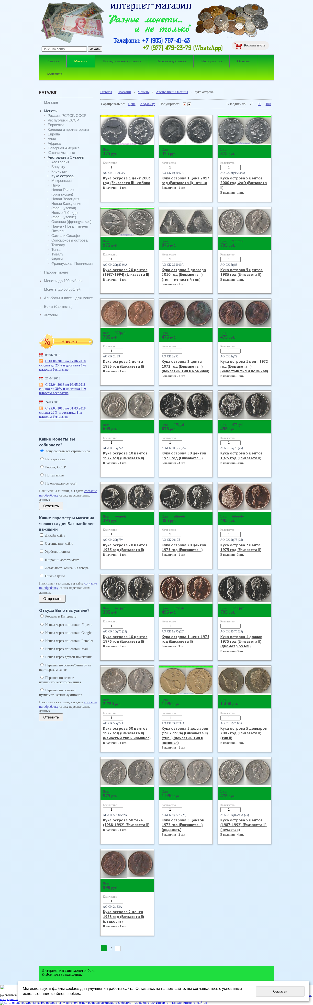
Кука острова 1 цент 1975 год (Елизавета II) (185, 639)
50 (259, 104)
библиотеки (112, 1003)
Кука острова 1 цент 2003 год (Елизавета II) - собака (127, 180)
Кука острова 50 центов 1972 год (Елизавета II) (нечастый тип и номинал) (127, 733)
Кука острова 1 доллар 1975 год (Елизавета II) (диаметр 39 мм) (241, 641)
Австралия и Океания (172, 92)
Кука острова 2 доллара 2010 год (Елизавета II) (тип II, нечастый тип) (184, 274)
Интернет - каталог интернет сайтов (181, 1003)
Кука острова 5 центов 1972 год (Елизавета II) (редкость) (183, 824)
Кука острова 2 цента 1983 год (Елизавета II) (123, 363)
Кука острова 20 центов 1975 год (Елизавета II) (125, 547)
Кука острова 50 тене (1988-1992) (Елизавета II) (126, 822)
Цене (131, 104)
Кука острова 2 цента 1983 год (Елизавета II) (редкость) (123, 916)
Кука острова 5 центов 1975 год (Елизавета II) (241, 455)
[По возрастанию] (189, 104)
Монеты (143, 92)
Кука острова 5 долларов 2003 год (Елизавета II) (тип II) (243, 733)
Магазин (124, 92)
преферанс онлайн (13, 999)
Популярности (169, 104)
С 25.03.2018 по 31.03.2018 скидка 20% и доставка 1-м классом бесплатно (62, 413)
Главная (106, 92)
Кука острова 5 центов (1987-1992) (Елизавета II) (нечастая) (243, 824)
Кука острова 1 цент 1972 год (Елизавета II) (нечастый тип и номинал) (244, 366)
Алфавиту (147, 104)
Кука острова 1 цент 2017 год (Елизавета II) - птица (185, 180)
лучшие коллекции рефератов (83, 1003)
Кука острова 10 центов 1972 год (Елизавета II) (125, 455)
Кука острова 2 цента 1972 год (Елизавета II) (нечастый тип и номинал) (185, 366)
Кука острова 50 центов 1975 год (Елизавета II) (184, 455)
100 (268, 104)
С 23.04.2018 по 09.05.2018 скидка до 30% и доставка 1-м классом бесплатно (62, 389)
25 (251, 104)
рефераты (53, 1003)
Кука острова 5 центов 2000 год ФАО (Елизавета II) (243, 183)
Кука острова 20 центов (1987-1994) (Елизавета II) (126, 272)
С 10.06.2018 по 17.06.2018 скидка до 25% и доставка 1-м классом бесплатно (62, 365)
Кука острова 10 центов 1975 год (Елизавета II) (125, 639)
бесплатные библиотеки (138, 1003)
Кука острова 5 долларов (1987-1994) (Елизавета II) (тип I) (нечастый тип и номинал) (185, 735)
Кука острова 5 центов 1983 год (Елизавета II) (241, 272)
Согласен (280, 991)
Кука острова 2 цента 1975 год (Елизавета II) (240, 547)
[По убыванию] (184, 104)
